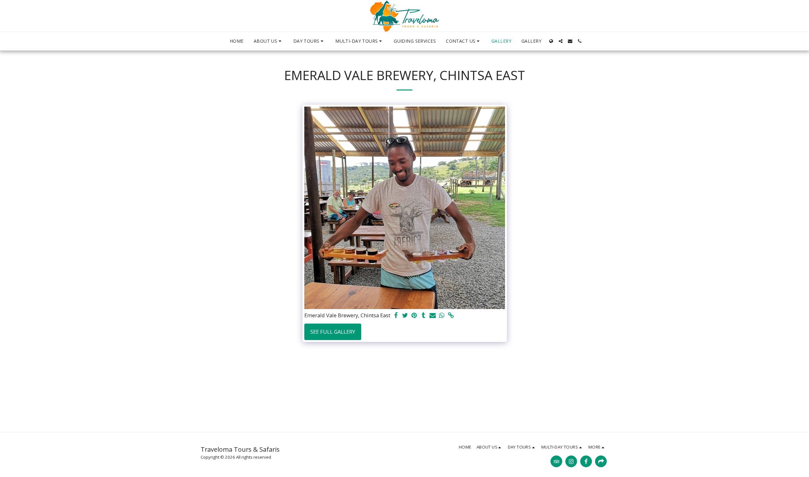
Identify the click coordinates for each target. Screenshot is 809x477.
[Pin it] (414, 315)
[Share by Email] (432, 315)
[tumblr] (423, 315)
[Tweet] (405, 315)
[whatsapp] (441, 315)
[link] (450, 315)
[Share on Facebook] (396, 315)
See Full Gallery (332, 331)
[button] (268, 41)
